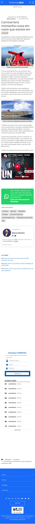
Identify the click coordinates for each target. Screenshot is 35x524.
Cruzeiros (5, 211)
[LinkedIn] (12, 236)
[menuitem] (17, 474)
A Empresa (5, 490)
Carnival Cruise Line (16, 214)
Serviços (4, 480)
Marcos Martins (11, 18)
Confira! (16, 241)
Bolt (3, 221)
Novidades (21, 211)
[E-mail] (15, 236)
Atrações (5, 214)
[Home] (2, 459)
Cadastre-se (17, 373)
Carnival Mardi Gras (8, 218)
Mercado (13, 211)
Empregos (4, 485)
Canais (4, 475)
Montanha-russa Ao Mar (24, 218)
